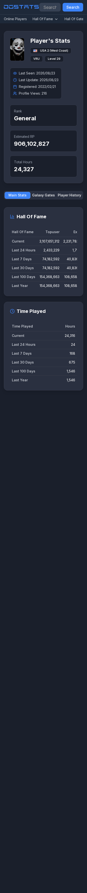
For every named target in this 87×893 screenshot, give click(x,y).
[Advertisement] (43, 596)
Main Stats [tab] (17, 195)
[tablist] (43, 195)
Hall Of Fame (43, 19)
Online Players (15, 19)
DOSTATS (21, 7)
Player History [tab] (69, 195)
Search (72, 7)
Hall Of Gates (75, 19)
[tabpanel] (43, 298)
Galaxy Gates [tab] (43, 195)
